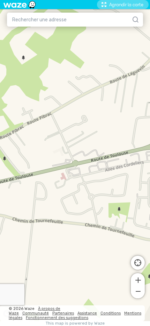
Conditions (110, 313)
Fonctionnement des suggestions (57, 318)
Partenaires (63, 313)
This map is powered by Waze (75, 323)
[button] (138, 279)
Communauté (35, 313)
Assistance (87, 313)
